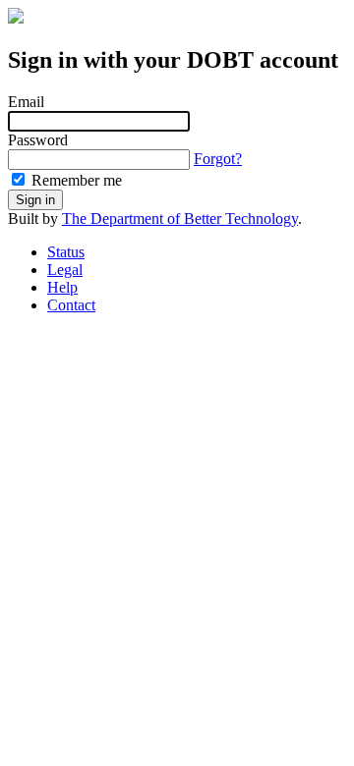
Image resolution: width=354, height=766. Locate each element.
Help (62, 287)
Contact (71, 305)
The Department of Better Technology (180, 218)
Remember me (75, 180)
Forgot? (218, 158)
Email (26, 101)
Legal (65, 269)
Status (66, 252)
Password (38, 140)
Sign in (35, 199)
